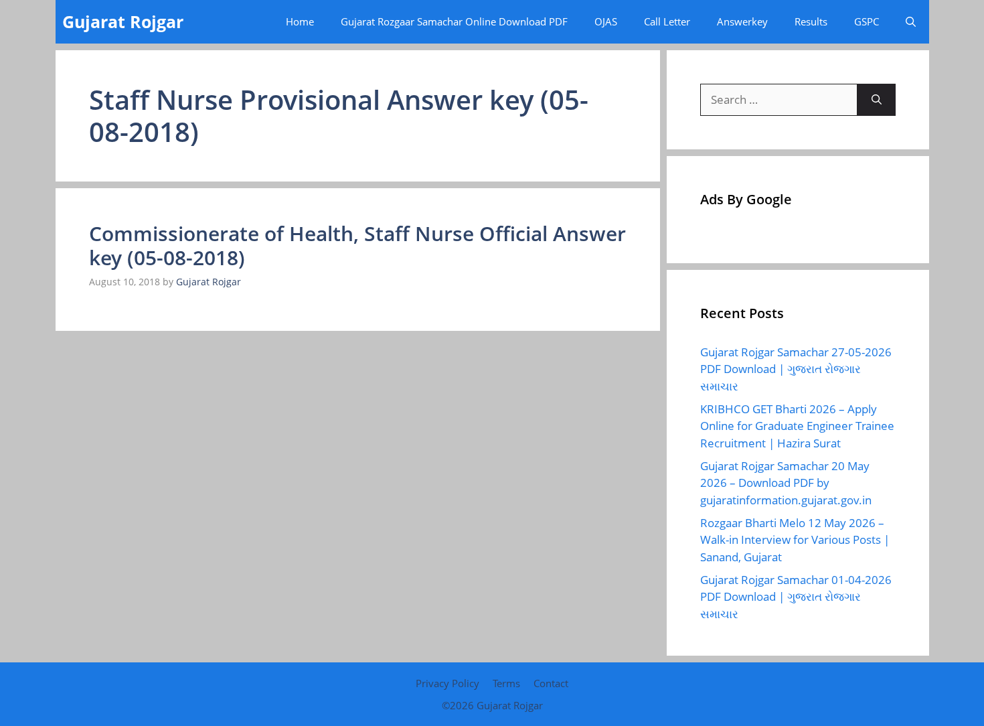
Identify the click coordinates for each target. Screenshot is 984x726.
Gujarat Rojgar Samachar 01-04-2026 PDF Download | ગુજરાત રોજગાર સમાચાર (796, 597)
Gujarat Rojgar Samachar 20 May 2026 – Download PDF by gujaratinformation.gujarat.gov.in (786, 483)
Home (300, 21)
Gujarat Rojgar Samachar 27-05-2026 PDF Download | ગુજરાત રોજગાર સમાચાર (796, 369)
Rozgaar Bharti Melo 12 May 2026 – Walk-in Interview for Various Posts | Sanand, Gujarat (795, 540)
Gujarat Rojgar (122, 21)
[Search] (876, 100)
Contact (551, 683)
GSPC (866, 21)
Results (811, 21)
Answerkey (742, 21)
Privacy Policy (447, 683)
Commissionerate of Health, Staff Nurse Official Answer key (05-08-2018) (357, 245)
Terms (506, 683)
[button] (910, 22)
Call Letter (667, 21)
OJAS (605, 21)
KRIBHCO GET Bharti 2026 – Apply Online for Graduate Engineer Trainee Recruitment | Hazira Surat (797, 426)
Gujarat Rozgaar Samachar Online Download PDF (454, 21)
